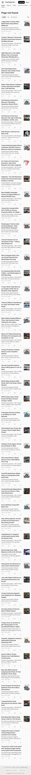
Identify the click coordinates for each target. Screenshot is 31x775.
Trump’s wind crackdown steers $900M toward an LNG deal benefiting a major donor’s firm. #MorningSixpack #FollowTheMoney (10, 60)
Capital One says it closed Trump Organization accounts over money (10, 733)
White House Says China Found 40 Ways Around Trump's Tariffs (10, 399)
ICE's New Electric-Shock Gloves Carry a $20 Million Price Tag (10, 459)
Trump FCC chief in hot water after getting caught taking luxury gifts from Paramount (11, 748)
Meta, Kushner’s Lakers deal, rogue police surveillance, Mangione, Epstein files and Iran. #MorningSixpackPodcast (11, 325)
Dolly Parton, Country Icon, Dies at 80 (10, 132)
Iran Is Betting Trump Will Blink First (10, 506)
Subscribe (21, 2)
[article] (15, 27)
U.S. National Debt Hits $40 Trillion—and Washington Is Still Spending (11, 273)
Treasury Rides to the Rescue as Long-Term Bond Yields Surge (11, 304)
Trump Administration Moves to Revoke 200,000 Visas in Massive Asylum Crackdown (11, 147)
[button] (3, 5)
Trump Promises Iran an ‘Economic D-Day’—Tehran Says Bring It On (10, 241)
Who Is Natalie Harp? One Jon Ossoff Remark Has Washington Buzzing (10, 257)
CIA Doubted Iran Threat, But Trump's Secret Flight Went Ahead (11, 430)
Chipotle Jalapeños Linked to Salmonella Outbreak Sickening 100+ (11, 640)
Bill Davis (8, 31)
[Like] (2, 267)
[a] (26, 23)
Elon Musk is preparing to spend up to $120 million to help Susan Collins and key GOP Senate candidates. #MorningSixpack (11, 722)
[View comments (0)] (9, 33)
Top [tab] (8, 17)
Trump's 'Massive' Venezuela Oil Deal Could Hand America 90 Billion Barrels (11, 39)
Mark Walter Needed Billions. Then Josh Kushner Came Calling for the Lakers (11, 320)
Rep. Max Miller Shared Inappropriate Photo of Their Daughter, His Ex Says (11, 672)
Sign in (27, 2)
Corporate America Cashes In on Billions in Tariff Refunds (10, 414)
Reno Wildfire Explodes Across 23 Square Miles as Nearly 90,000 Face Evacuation (10, 194)
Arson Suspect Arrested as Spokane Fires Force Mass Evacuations (10, 687)
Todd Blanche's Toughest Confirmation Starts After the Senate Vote (10, 536)
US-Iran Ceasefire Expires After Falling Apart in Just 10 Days (11, 367)
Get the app (22, 770)
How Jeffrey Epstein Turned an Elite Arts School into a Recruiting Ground (11, 520)
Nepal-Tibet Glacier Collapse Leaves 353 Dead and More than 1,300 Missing (11, 86)
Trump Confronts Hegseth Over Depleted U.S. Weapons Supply (11, 595)
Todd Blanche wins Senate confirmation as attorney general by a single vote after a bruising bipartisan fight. (11, 555)
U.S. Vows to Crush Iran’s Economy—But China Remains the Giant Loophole (11, 163)
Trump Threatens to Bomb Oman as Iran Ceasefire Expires (10, 351)
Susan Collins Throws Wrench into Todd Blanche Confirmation (10, 656)
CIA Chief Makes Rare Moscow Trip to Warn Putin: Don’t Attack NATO (10, 71)
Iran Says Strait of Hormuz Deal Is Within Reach (10, 610)
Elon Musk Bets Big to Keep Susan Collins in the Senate (10, 718)
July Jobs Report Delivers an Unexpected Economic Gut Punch (11, 579)
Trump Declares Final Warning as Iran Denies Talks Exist (11, 703)
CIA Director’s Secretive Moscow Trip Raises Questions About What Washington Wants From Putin (10, 102)
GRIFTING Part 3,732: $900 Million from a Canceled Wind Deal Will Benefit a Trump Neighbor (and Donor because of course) (11, 55)
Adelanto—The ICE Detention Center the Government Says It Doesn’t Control (11, 179)
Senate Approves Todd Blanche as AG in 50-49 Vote (11, 551)
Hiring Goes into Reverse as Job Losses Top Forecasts (11, 565)
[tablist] (9, 17)
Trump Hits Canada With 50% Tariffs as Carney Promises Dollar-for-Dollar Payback (10, 210)
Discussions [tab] (14, 17)
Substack (9, 773)
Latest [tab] (4, 17)
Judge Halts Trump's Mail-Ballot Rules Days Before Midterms (10, 23)
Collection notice (23, 767)
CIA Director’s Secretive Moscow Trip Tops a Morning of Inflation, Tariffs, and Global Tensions (11, 118)
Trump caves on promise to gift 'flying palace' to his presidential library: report (10, 624)
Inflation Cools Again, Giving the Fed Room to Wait (11, 445)
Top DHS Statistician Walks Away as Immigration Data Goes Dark (10, 475)
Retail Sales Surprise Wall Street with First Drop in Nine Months (11, 383)
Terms (17, 767)
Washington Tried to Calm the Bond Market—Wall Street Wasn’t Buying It (10, 226)
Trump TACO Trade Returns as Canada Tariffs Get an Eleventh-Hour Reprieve (10, 289)
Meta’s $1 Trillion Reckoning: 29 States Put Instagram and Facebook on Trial (11, 336)
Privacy (13, 767)
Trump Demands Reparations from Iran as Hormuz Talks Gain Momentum (11, 491)
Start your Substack (12, 770)
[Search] (28, 17)
